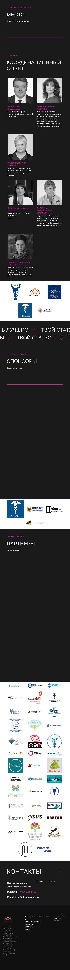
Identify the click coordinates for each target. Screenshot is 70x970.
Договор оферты (31, 917)
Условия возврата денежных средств (60, 918)
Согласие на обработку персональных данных (30, 927)
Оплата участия (44, 917)
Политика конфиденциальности (32, 920)
